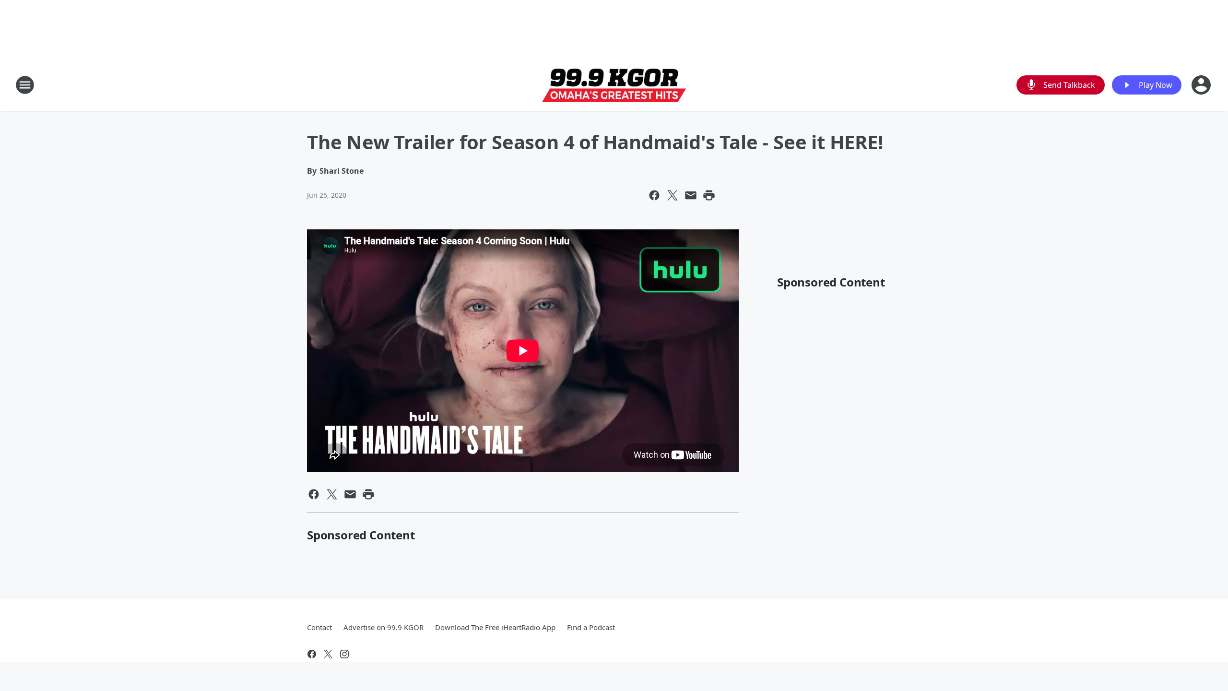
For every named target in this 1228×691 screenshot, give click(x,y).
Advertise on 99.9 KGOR (383, 627)
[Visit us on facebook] (312, 654)
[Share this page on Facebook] (654, 195)
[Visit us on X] (328, 654)
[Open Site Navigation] (25, 85)
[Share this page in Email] (690, 195)
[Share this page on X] (672, 195)
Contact (319, 627)
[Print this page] (709, 195)
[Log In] (1202, 85)
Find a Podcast (591, 627)
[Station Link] (614, 85)
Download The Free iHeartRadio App (495, 627)
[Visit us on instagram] (344, 654)
